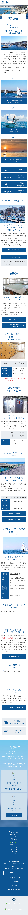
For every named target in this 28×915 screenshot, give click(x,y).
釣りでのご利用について (7, 184)
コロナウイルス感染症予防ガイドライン (14, 325)
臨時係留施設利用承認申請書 (17, 585)
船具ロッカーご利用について (20, 176)
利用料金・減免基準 (14, 889)
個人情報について (15, 878)
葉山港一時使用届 (13, 656)
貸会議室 (20, 169)
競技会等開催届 (14, 574)
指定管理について (14, 872)
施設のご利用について (14, 319)
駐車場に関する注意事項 (14, 519)
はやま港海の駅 (20, 190)
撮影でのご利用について (7, 190)
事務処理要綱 (15, 881)
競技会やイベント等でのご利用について (20, 184)
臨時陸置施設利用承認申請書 (17, 588)
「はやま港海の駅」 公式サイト (13, 707)
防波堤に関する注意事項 (14, 513)
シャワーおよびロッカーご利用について (7, 176)
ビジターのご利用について (7, 169)
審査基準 (14, 885)
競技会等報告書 (14, 595)
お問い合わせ (14, 815)
